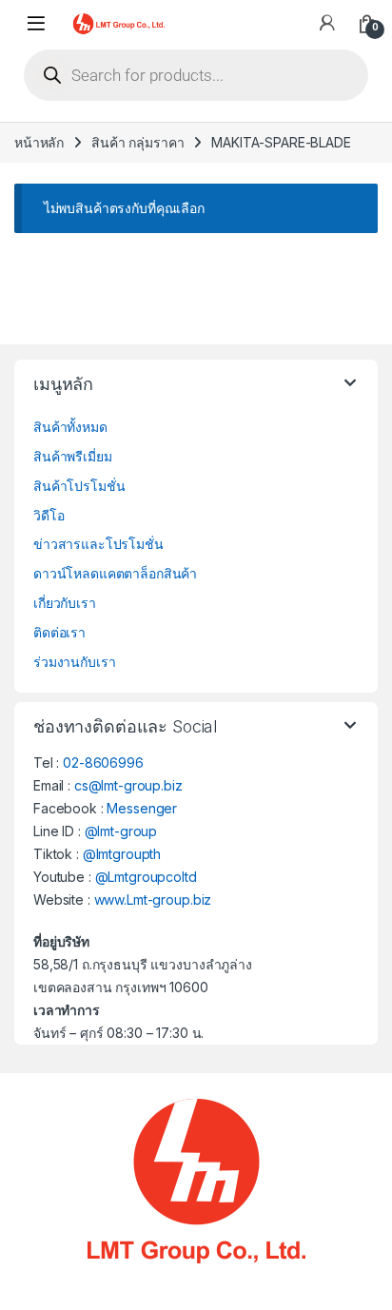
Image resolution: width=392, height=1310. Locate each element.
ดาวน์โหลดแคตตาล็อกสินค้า (115, 573)
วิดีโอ (48, 515)
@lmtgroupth (122, 854)
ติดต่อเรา (59, 632)
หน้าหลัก (39, 142)
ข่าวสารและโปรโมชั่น (98, 544)
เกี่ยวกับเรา (64, 603)
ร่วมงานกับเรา (74, 662)
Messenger (142, 808)
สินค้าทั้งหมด (70, 427)
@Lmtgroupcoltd (146, 877)
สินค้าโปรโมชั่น (79, 486)
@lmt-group (121, 831)
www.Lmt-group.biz (153, 899)
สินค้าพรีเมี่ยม (72, 456)
